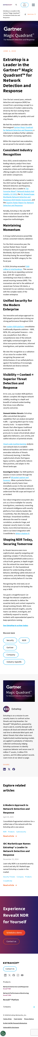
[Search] (15, 4)
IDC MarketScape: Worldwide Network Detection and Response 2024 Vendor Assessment (19, 197)
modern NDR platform (15, 326)
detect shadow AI (22, 533)
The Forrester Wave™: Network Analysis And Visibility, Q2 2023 (18, 191)
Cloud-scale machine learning (14, 444)
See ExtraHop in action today (15, 625)
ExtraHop (16, 709)
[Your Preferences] (3, 1033)
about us (21, 758)
